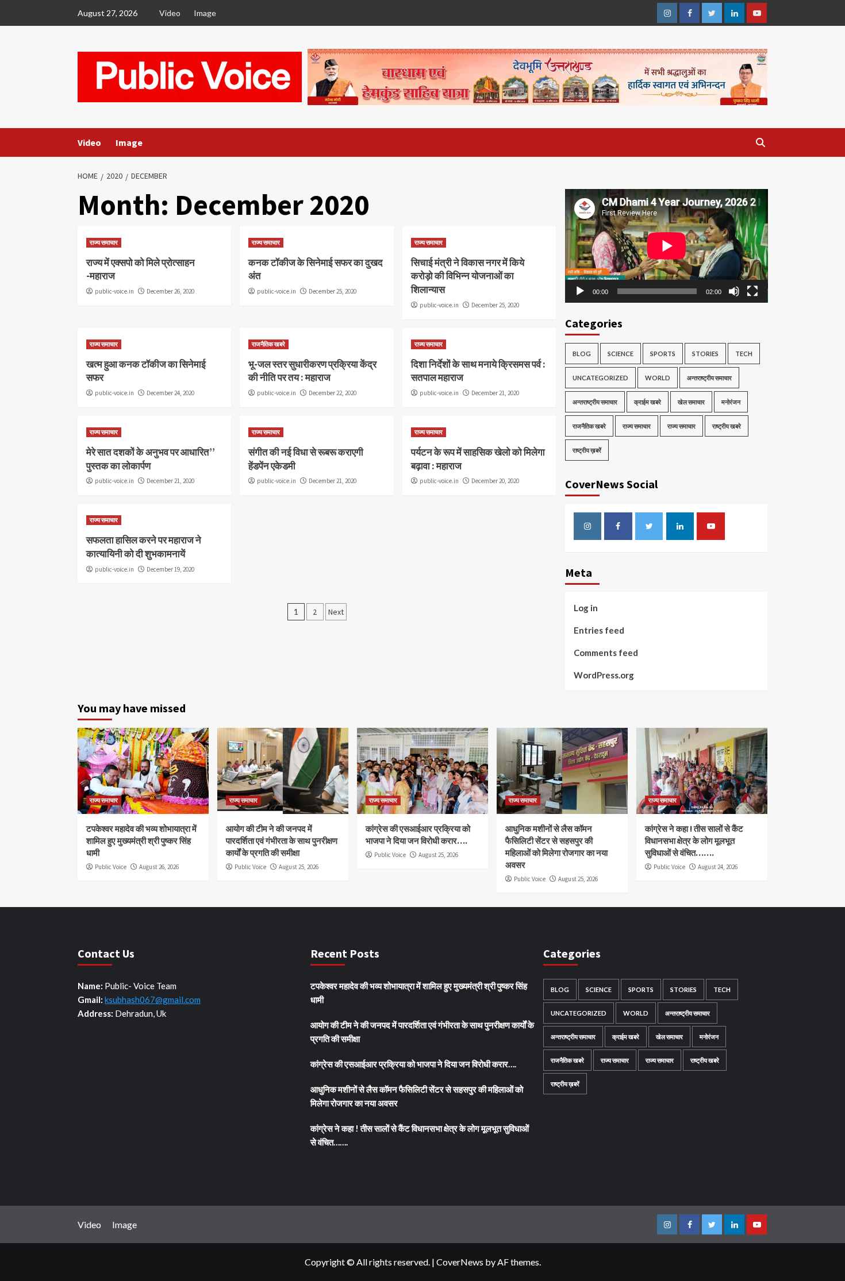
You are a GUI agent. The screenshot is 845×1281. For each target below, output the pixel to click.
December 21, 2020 (495, 393)
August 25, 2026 (298, 867)
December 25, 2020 (332, 291)
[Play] (580, 291)
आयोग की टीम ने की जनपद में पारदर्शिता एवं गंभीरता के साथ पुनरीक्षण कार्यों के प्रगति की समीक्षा (281, 840)
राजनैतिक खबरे (268, 344)
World (657, 377)
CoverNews (459, 1261)
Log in (586, 608)
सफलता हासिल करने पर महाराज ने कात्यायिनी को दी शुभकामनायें (143, 547)
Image (205, 13)
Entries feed (599, 630)
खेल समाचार (691, 402)
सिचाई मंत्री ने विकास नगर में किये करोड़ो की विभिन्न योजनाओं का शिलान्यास (467, 276)
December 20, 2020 (495, 481)
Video (169, 13)
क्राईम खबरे (647, 402)
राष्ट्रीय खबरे (726, 426)
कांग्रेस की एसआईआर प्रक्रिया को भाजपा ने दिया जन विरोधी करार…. (413, 1064)
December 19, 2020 (170, 569)
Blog (582, 353)
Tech (743, 353)
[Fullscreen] (752, 291)
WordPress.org (604, 675)
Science (620, 353)
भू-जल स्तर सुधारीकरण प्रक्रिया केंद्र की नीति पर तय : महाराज (312, 371)
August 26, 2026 (159, 867)
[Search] (760, 143)
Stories (705, 353)
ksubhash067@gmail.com (153, 999)
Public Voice (110, 867)
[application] (666, 246)
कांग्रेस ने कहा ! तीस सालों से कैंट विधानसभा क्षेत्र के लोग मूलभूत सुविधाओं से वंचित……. (694, 840)
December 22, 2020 (332, 393)
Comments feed (606, 652)
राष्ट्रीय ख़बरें (587, 450)
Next (336, 612)
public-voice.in (114, 291)
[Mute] (734, 291)
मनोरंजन (730, 402)
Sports (662, 353)
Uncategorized (600, 377)
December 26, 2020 (170, 291)
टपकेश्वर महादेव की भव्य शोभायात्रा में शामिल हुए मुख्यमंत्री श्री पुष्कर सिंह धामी (141, 840)
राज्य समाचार (104, 242)
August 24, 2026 (718, 867)
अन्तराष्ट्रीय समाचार (709, 377)
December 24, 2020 (170, 393)
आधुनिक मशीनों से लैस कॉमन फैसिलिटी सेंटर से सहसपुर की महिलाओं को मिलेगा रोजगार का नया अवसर (416, 1096)
